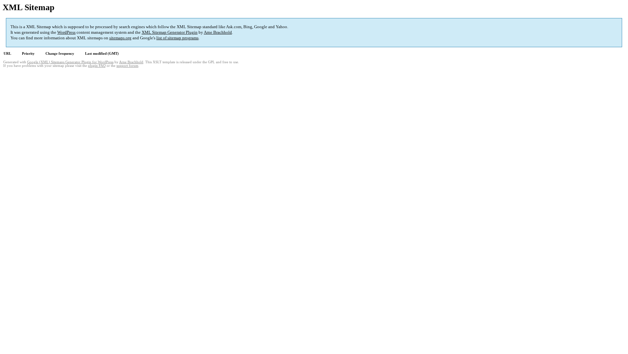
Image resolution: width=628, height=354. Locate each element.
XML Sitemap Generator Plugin (170, 32)
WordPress (66, 32)
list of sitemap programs (177, 37)
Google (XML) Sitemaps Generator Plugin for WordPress (70, 62)
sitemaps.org (120, 37)
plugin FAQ (97, 66)
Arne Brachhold (218, 32)
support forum (127, 66)
